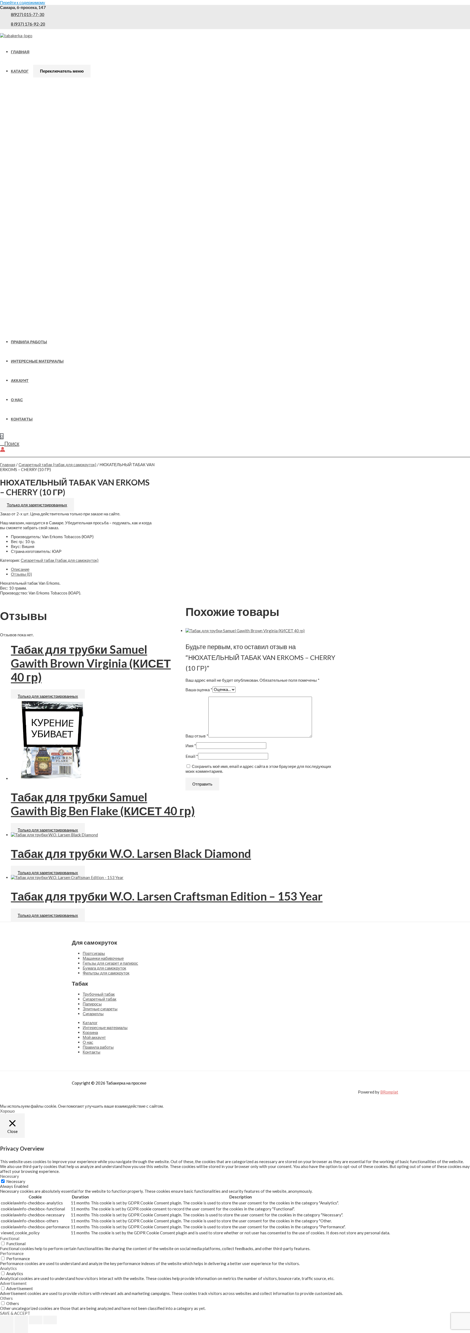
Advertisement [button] (13, 1283)
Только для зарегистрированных (37, 504)
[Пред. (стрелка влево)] (7, 1328)
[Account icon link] (2, 450)
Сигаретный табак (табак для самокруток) (57, 464)
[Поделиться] (35, 1320)
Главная (20, 52)
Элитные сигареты (100, 1008)
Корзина (90, 1032)
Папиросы (92, 1003)
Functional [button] (9, 1238)
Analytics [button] (8, 1268)
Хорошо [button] (7, 1110)
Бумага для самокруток (104, 968)
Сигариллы (93, 1013)
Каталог (20, 71)
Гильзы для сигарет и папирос (110, 963)
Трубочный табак (99, 994)
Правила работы (29, 342)
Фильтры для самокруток (106, 972)
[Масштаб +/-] (7, 1320)
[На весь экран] (21, 1320)
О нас (17, 400)
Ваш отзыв (196, 735)
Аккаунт (20, 380)
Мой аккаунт (94, 1037)
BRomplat (389, 1091)
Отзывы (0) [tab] (21, 574)
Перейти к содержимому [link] (22, 2)
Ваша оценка (198, 689)
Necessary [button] (9, 1176)
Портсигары (94, 953)
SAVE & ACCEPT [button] (15, 1313)
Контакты (22, 419)
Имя (190, 745)
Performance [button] (12, 1253)
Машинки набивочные (103, 958)
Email (191, 756)
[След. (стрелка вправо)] (21, 1328)
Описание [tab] (20, 569)
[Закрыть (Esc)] (50, 1320)
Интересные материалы (37, 361)
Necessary (15, 1181)
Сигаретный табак (99, 998)
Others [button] (6, 1298)
